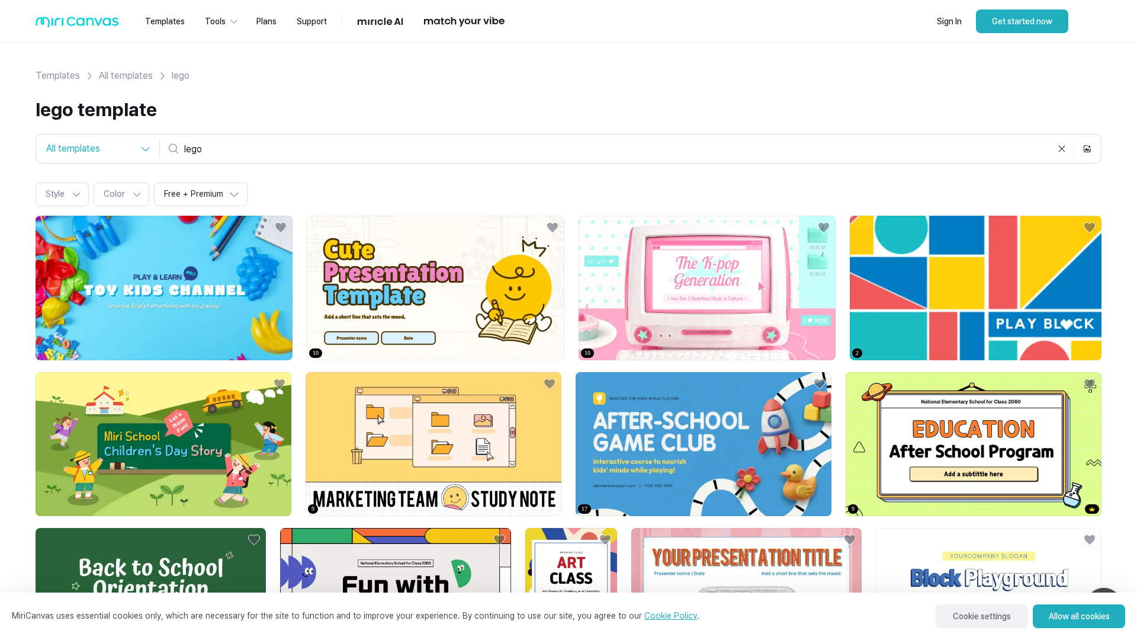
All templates (126, 75)
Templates (58, 75)
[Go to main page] (77, 25)
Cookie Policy (670, 615)
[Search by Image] (1087, 148)
